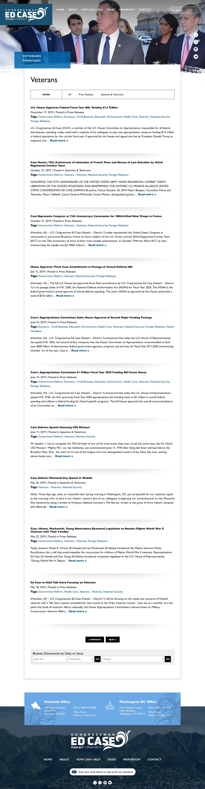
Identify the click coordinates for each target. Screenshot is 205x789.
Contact (145, 9)
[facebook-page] (196, 42)
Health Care (130, 116)
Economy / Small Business (79, 116)
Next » (113, 639)
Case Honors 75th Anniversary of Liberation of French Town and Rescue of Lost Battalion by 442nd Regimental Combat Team (97, 164)
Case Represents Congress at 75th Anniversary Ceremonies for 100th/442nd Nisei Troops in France (96, 216)
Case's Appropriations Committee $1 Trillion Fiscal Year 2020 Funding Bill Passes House (88, 372)
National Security (160, 116)
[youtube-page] (196, 57)
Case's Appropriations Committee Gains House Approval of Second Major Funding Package (91, 317)
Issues (111, 9)
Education (100, 116)
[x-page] (196, 35)
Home (60, 9)
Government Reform (50, 116)
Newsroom (126, 9)
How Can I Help (92, 9)
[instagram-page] (196, 49)
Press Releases (86, 94)
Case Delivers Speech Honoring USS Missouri (60, 427)
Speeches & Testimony (112, 94)
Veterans (144, 116)
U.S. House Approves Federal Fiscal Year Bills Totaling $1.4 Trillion (74, 107)
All (69, 94)
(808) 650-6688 (88, 707)
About (72, 9)
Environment (114, 116)
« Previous (95, 639)
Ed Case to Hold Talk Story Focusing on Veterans (63, 582)
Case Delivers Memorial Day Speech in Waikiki (61, 478)
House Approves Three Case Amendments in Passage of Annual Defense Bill (81, 267)
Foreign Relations (40, 121)
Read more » (59, 140)
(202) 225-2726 (163, 707)
